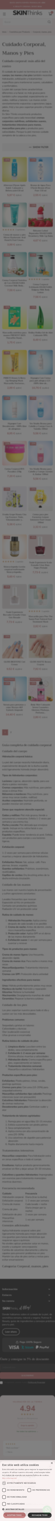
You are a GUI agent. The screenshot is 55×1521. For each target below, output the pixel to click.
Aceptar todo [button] (14, 1515)
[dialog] (27, 1490)
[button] (27, 1509)
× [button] (52, 1463)
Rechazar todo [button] (40, 1515)
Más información (9, 1478)
